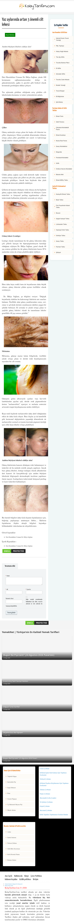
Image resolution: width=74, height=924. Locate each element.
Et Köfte (57, 68)
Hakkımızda (18, 876)
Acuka (8, 832)
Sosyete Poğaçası (11, 799)
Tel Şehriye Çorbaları (46, 802)
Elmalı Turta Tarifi (9, 885)
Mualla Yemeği (59, 85)
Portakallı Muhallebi (61, 157)
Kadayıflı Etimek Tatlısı (62, 194)
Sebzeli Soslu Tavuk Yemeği (61, 39)
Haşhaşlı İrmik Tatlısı (61, 230)
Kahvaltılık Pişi (10, 782)
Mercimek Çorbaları (46, 810)
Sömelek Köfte (59, 74)
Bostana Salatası (10, 860)
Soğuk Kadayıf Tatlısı (61, 218)
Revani (57, 213)
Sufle (56, 163)
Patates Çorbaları (45, 794)
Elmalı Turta (58, 116)
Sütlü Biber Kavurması (12, 849)
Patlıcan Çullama (11, 843)
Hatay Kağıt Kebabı (61, 51)
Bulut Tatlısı (58, 200)
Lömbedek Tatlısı (60, 224)
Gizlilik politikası (25, 879)
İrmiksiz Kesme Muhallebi (63, 169)
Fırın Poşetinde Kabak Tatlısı (62, 206)
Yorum (8, 576)
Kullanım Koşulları (11, 879)
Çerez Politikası (36, 876)
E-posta (28, 589)
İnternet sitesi (9, 598)
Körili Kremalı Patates (12, 854)
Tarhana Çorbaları (45, 790)
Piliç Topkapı (59, 46)
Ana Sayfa (8, 876)
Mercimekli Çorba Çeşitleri (48, 798)
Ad (7, 589)
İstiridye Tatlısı (59, 235)
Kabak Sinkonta (10, 837)
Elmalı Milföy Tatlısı (61, 180)
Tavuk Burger (59, 91)
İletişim (35, 879)
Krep (7, 793)
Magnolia (58, 152)
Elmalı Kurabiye (60, 135)
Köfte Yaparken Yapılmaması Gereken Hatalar (54, 814)
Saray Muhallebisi (60, 146)
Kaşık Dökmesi (10, 788)
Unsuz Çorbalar (44, 768)
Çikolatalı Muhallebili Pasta (61, 128)
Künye (26, 876)
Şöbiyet (57, 252)
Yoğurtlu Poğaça (10, 776)
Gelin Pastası (59, 122)
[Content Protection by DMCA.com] (14, 553)
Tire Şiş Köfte (59, 57)
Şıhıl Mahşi (58, 102)
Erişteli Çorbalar (45, 806)
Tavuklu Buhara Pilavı (61, 62)
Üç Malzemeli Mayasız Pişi (13, 804)
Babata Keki (58, 174)
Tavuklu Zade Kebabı (61, 79)
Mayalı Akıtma (10, 810)
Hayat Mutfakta (10, 35)
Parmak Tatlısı (59, 247)
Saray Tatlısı (59, 241)
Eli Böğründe (59, 96)
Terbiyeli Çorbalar (45, 779)
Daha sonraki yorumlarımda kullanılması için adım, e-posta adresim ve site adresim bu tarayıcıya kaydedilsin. (24, 603)
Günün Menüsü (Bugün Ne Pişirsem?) (14, 884)
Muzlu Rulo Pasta (60, 140)
